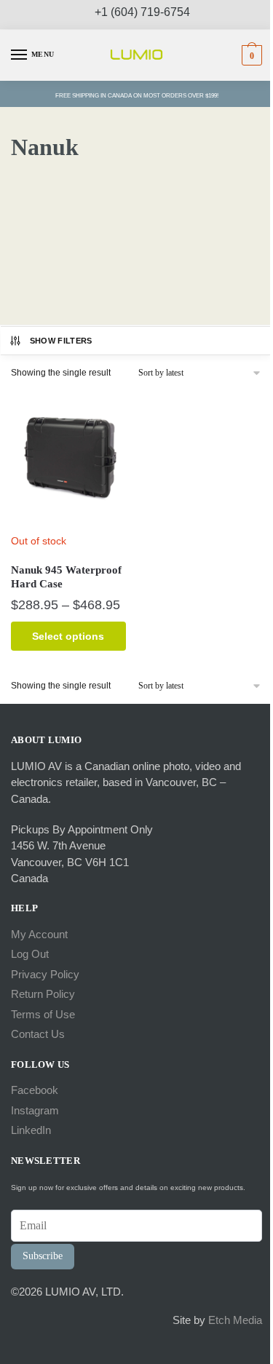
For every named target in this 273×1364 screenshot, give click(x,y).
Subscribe (43, 1255)
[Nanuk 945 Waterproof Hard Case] (68, 458)
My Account (39, 934)
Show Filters (61, 340)
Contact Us (38, 1034)
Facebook (34, 1090)
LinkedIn (31, 1130)
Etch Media (235, 1320)
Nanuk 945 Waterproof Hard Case (66, 577)
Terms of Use (43, 1014)
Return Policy (43, 994)
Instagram (35, 1110)
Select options (68, 636)
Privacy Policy (45, 974)
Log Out (30, 954)
